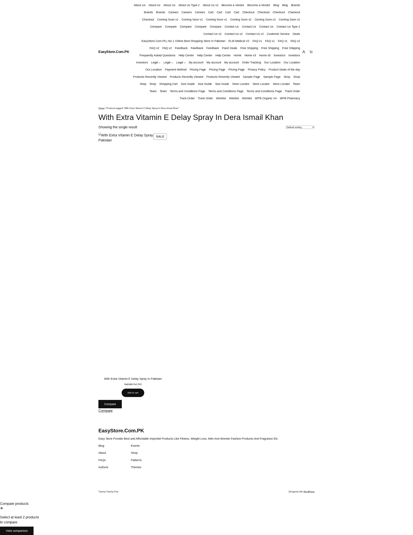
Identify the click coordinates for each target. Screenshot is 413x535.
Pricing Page (198, 69)
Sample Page (251, 76)
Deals (296, 34)
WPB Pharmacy (290, 98)
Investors (279, 55)
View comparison (17, 530)
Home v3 (250, 55)
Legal (154, 62)
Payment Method (176, 69)
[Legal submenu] (160, 62)
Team (296, 84)
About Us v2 (210, 5)
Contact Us (232, 26)
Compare (156, 26)
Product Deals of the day (284, 69)
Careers (173, 12)
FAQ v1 (257, 41)
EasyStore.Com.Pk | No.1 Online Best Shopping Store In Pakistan (183, 41)
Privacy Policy (257, 69)
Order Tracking (251, 62)
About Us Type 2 (189, 5)
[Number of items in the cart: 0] (311, 52)
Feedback (181, 48)
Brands (295, 5)
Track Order (292, 91)
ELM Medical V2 (238, 41)
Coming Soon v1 (167, 19)
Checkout (248, 12)
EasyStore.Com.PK (113, 52)
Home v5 (265, 55)
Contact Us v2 (212, 34)
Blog (276, 5)
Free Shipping (249, 48)
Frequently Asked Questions (157, 55)
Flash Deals (229, 48)
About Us (140, 5)
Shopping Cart (168, 84)
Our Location (272, 62)
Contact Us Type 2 (288, 26)
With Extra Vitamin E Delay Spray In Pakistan (133, 378)
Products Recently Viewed (150, 76)
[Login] (303, 52)
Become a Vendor (233, 5)
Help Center (186, 55)
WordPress (309, 491)
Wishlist (221, 98)
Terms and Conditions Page (187, 91)
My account (196, 62)
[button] (105, 411)
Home (238, 55)
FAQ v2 (295, 41)
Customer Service (278, 34)
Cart (211, 12)
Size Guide (188, 84)
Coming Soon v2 (241, 19)
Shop (287, 76)
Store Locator (240, 84)
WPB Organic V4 (266, 98)
